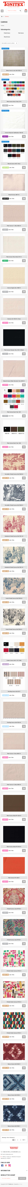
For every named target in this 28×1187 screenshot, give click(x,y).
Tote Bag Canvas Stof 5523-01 (14, 722)
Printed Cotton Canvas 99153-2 (14, 1002)
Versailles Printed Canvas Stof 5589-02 (14, 474)
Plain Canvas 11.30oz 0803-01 (14, 225)
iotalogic (20, 1184)
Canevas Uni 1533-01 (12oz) (14, 318)
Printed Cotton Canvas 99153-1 (14, 1033)
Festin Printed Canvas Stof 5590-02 (14, 598)
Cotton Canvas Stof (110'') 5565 (14, 660)
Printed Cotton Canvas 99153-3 (14, 970)
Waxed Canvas (7, 36)
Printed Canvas (7, 33)
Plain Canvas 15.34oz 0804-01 (14, 784)
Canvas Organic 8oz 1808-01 (14, 287)
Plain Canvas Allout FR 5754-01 (14, 846)
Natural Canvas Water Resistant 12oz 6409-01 (14, 381)
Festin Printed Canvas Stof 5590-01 (14, 629)
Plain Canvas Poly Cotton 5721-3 (14, 256)
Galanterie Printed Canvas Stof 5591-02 (14, 536)
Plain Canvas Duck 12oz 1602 (14, 443)
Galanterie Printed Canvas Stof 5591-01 (14, 567)
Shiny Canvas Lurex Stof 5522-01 (14, 70)
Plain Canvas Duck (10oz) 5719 (14, 101)
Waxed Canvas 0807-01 (13, 194)
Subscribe (22, 1178)
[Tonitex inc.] (14, 4)
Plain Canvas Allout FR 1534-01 (14, 815)
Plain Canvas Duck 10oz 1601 (14, 412)
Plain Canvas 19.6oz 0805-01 (14, 753)
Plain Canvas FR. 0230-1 (14, 877)
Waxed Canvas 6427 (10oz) (14, 163)
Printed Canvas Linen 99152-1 (14, 939)
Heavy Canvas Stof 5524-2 (14, 1095)
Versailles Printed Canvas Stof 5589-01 (14, 505)
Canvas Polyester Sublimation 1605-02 (14, 132)
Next (24, 1139)
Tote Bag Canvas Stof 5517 (14, 691)
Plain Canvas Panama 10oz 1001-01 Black (14, 350)
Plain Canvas (21, 33)
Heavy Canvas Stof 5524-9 (14, 1064)
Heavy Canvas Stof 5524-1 (14, 1126)
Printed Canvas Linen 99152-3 (14, 908)
